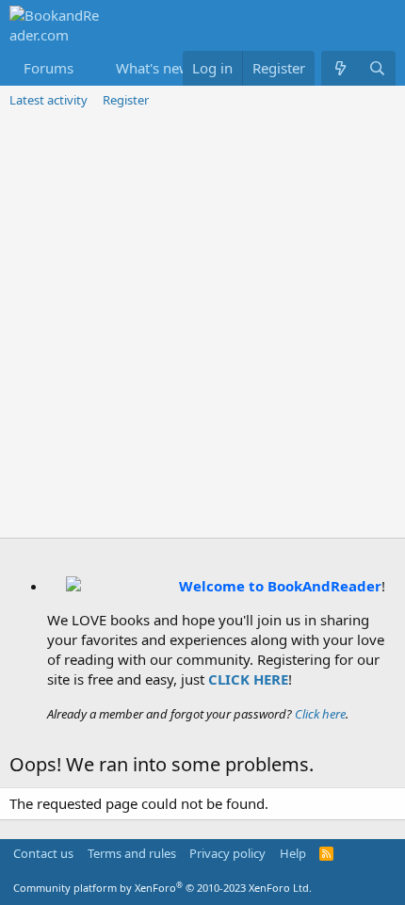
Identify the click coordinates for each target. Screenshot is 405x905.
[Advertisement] (202, 325)
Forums (48, 67)
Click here (320, 713)
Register (126, 99)
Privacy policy (227, 853)
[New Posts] (339, 68)
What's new (153, 67)
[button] (88, 68)
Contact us (43, 853)
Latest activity (48, 99)
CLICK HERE (248, 679)
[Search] (377, 68)
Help (293, 853)
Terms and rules (132, 853)
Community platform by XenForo (162, 888)
